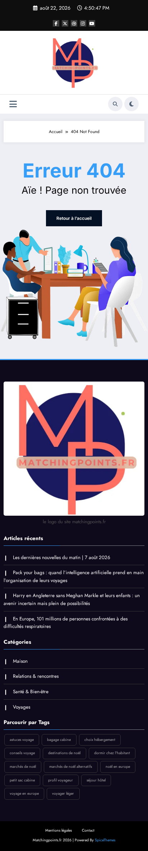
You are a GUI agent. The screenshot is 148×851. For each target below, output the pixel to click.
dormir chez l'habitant (112, 753)
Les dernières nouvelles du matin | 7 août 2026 (61, 557)
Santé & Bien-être (30, 691)
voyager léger (63, 793)
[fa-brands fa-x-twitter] (65, 23)
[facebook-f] (56, 23)
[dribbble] (74, 23)
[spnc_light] (131, 104)
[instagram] (83, 23)
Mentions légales (58, 830)
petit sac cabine (22, 780)
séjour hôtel (96, 780)
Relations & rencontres (36, 676)
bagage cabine (59, 739)
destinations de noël (64, 753)
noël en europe (118, 766)
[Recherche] (115, 104)
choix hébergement (99, 739)
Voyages (21, 707)
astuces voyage (22, 739)
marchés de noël (23, 766)
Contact (88, 830)
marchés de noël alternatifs (70, 766)
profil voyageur (60, 780)
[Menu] (13, 104)
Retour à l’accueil (74, 218)
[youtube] (92, 23)
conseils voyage (22, 753)
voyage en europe (24, 793)
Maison (20, 661)
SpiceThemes (105, 840)
